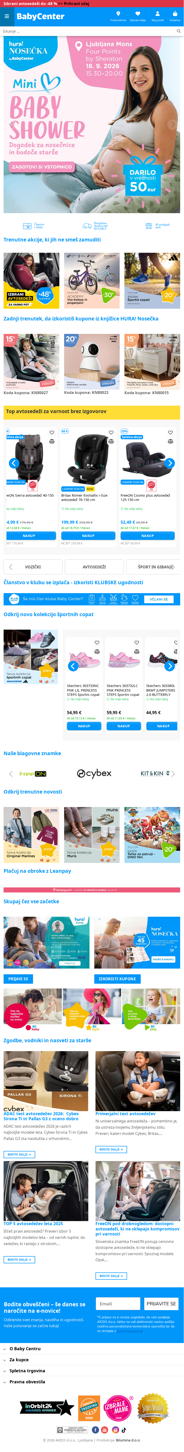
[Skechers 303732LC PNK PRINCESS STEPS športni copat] (124, 660)
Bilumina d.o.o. (128, 1440)
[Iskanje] (179, 31)
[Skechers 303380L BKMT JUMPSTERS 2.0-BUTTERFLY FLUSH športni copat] (163, 660)
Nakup (48, 535)
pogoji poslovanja (130, 1331)
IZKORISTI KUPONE (117, 979)
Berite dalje (19, 1154)
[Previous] (11, 124)
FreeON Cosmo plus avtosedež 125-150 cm (105, 497)
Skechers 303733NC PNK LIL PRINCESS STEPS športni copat (83, 690)
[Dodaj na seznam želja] (11, 432)
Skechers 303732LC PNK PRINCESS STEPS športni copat (123, 690)
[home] (41, 16)
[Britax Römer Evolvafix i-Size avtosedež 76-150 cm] (48, 460)
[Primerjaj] (11, 441)
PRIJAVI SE (18, 979)
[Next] (172, 124)
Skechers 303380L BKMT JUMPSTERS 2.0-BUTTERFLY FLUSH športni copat (163, 692)
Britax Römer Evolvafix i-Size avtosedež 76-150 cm (44, 497)
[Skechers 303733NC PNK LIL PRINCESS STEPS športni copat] (84, 660)
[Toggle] (4, 1349)
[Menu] (7, 17)
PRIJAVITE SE (161, 1304)
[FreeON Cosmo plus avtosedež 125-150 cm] (107, 460)
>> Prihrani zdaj (73, 3)
